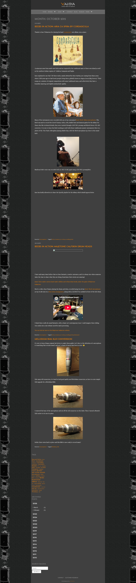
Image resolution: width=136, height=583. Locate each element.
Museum (81, 12)
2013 (35, 548)
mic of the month (38, 472)
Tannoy (33, 485)
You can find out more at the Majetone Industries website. (52, 330)
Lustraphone (35, 469)
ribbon (34, 482)
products (43, 475)
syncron (43, 483)
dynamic (34, 466)
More (87, 12)
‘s (67, 32)
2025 (35, 514)
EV (38, 466)
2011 (34, 554)
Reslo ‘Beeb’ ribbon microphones (86, 120)
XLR (58, 446)
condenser (34, 464)
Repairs (50, 12)
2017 (35, 534)
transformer (36, 487)
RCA (33, 478)
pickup (38, 476)
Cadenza (34, 462)
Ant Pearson (72, 581)
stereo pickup (37, 483)
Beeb (53, 239)
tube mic (34, 488)
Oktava (33, 475)
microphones (36, 474)
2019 (35, 531)
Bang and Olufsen (36, 459)
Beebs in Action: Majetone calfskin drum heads (63, 247)
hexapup (38, 467)
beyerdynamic (39, 461)
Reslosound (76, 335)
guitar (33, 467)
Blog (76, 12)
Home (44, 12)
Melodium (54, 446)
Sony (44, 481)
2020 (35, 528)
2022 (35, 524)
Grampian (44, 466)
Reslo (72, 239)
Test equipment (39, 485)
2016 (35, 538)
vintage (40, 490)
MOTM (42, 474)
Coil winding (40, 462)
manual (34, 470)
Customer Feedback (71, 577)
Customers (57, 239)
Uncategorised (42, 239)
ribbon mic (40, 481)
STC (32, 483)
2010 (35, 558)
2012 (35, 551)
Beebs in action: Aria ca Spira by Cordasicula (62, 27)
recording (67, 239)
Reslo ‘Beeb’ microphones (92, 289)
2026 (35, 504)
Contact (70, 12)
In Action (62, 239)
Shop (59, 12)
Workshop (35, 491)
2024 (35, 517)
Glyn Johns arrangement (56, 292)
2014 (35, 544)
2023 (35, 521)
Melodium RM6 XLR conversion (53, 339)
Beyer (33, 461)
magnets (41, 469)
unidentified (35, 490)
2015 (35, 541)
